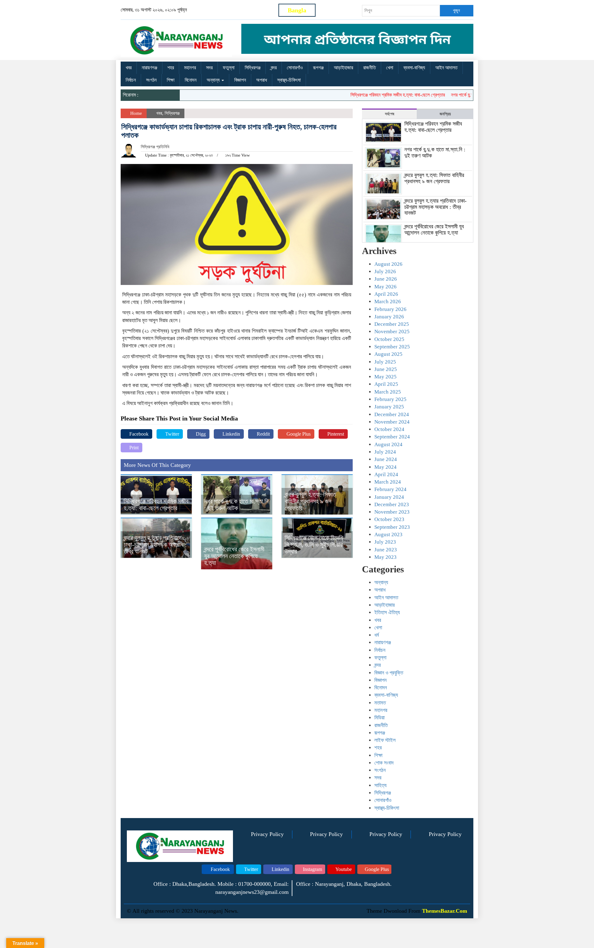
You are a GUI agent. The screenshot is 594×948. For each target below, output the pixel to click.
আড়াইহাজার (343, 67)
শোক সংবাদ (384, 763)
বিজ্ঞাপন (240, 80)
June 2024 (385, 459)
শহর (170, 67)
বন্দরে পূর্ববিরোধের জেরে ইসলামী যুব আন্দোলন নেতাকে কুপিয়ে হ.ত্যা (234, 556)
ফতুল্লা (229, 67)
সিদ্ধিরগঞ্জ (252, 67)
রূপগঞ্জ (318, 67)
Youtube (343, 869)
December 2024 (391, 414)
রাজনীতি (369, 67)
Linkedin (230, 434)
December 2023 (391, 504)
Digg (200, 434)
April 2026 (386, 294)
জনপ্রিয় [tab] (445, 114)
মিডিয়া (379, 718)
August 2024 (388, 444)
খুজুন (456, 10)
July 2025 (385, 362)
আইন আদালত (446, 67)
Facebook (138, 434)
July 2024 (385, 452)
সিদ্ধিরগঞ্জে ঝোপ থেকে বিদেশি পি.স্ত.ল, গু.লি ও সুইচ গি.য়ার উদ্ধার (314, 544)
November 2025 (392, 331)
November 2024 (392, 422)
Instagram (312, 869)
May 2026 (385, 287)
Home (135, 113)
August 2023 (388, 534)
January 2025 (389, 407)
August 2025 (388, 354)
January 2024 (389, 497)
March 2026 (387, 301)
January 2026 (389, 317)
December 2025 (391, 324)
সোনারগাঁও (295, 67)
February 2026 (390, 309)
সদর (209, 67)
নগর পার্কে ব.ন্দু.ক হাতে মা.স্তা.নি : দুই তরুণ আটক (236, 504)
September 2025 (392, 347)
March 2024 (387, 482)
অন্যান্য (214, 80)
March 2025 (387, 392)
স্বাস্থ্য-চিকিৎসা (289, 80)
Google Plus (298, 434)
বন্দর (274, 67)
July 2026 (385, 271)
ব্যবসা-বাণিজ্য (414, 67)
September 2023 (392, 527)
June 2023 (385, 550)
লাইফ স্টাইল (385, 740)
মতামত (380, 703)
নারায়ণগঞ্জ (149, 67)
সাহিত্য (380, 785)
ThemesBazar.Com (444, 911)
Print (133, 447)
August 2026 (388, 264)
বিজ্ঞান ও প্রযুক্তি (388, 673)
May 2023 (385, 557)
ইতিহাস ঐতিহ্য (387, 612)
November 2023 (392, 512)
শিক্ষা (170, 80)
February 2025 (390, 399)
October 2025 (389, 339)
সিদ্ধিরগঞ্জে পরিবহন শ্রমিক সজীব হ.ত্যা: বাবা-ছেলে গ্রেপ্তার (381, 94)
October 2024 (389, 429)
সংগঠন (151, 80)
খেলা (389, 67)
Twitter (171, 434)
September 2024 (392, 437)
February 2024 (390, 489)
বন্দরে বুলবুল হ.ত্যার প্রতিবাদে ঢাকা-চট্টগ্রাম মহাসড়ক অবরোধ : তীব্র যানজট (155, 544)
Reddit (263, 434)
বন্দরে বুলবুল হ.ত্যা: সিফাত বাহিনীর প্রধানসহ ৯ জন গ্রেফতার (310, 501)
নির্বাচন (131, 80)
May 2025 (385, 377)
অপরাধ (261, 80)
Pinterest (335, 434)
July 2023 (385, 542)
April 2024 (386, 474)
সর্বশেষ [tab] (389, 114)
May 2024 (385, 467)
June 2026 (385, 279)
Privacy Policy (267, 834)
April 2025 (386, 384)
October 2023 (389, 519)
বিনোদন (190, 80)
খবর (128, 67)
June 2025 (385, 369)
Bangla (297, 10)
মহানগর (190, 67)
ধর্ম (376, 635)
